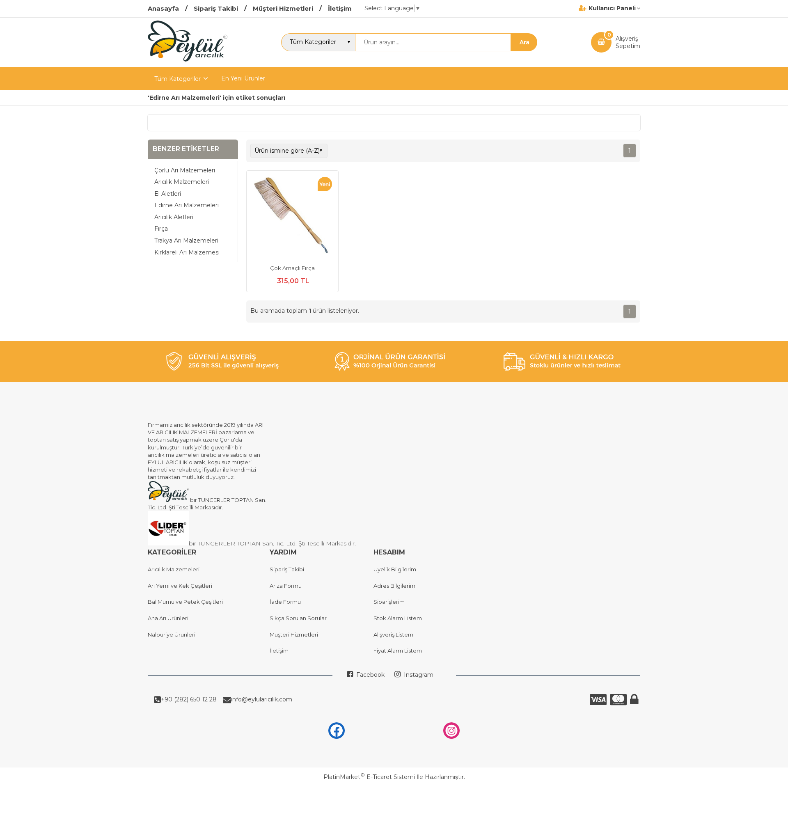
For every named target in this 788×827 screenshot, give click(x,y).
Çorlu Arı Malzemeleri (184, 170)
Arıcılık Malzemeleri (181, 182)
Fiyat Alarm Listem (397, 650)
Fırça (161, 228)
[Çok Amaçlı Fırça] (292, 217)
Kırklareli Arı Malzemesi (187, 252)
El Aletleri (167, 193)
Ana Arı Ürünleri (168, 618)
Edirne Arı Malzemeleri (186, 205)
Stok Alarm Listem (397, 618)
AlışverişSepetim (628, 42)
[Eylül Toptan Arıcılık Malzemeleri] (187, 59)
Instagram (417, 674)
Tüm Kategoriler (177, 78)
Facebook (370, 674)
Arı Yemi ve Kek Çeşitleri (180, 585)
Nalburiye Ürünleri (171, 634)
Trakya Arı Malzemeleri (186, 240)
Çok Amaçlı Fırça (292, 268)
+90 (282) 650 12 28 (189, 699)
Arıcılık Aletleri (173, 217)
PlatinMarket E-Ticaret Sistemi (369, 777)
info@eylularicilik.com (261, 699)
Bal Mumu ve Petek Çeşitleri (185, 601)
